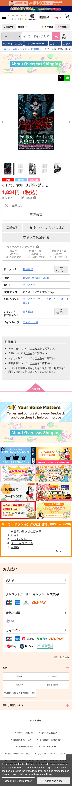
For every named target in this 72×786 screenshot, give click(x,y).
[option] (36, 122)
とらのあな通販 (9, 49)
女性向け (64, 26)
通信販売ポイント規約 (22, 739)
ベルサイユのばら (12, 43)
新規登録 (44, 17)
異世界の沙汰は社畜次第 (26, 531)
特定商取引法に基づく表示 (19, 753)
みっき (15, 535)
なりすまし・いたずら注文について (52, 753)
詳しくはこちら (61, 656)
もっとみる (62, 551)
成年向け (22, 26)
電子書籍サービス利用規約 (50, 739)
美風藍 (15, 547)
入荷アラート (61, 270)
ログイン (56, 17)
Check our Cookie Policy (18, 780)
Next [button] (69, 122)
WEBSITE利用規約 (25, 732)
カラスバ (55, 43)
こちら (36, 348)
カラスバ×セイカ (21, 539)
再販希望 (36, 214)
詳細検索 (64, 36)
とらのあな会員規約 (49, 732)
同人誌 (23, 49)
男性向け (48, 26)
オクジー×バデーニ (36, 43)
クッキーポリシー (48, 746)
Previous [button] (2, 122)
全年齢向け (8, 26)
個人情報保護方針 (26, 746)
